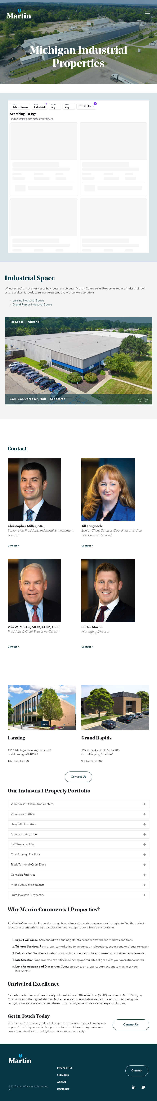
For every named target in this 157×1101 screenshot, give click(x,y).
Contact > (13, 546)
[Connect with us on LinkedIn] (133, 1088)
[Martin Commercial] (19, 13)
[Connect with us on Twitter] (143, 1088)
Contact (63, 1089)
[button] (147, 12)
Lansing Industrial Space (28, 300)
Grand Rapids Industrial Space (32, 304)
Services (63, 1075)
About (61, 1082)
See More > (58, 399)
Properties (65, 1068)
